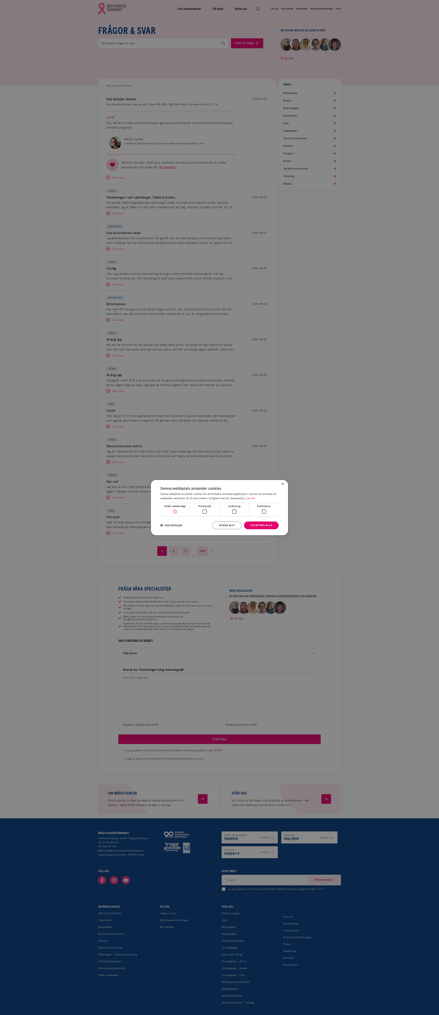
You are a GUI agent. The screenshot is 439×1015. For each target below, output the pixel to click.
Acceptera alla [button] (261, 525)
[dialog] (219, 507)
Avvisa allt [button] (227, 525)
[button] (171, 525)
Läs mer (250, 498)
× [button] (282, 484)
